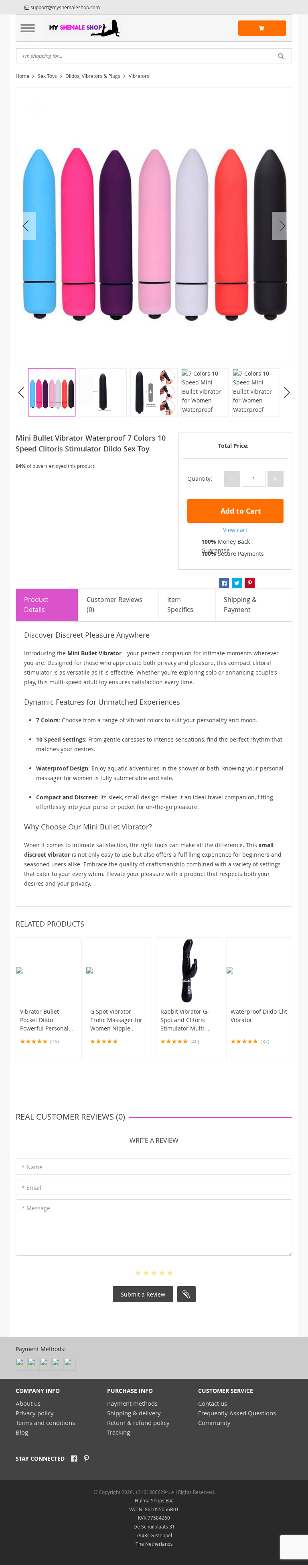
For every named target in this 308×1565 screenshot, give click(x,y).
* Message (36, 1208)
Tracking (118, 1432)
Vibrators (139, 76)
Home (22, 76)
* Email (31, 1187)
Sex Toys (47, 76)
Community (214, 1423)
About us (28, 1403)
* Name (32, 1167)
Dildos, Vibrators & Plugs (92, 76)
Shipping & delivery (134, 1413)
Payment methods (132, 1403)
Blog (22, 1432)
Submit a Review (143, 1294)
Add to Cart (240, 511)
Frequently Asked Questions (237, 1413)
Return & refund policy (138, 1423)
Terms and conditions (45, 1423)
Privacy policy (35, 1413)
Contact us (212, 1403)
